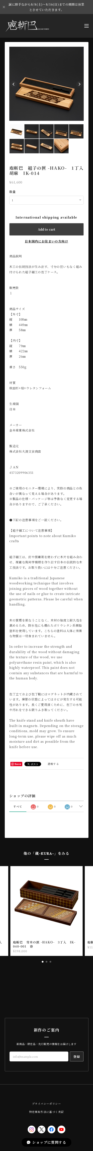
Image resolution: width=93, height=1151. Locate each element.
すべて (17, 806)
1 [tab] (43, 962)
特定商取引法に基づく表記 (46, 1112)
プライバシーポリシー (46, 1103)
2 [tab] (46, 962)
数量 (12, 192)
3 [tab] (50, 962)
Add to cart (46, 229)
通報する (53, 764)
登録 (76, 1056)
